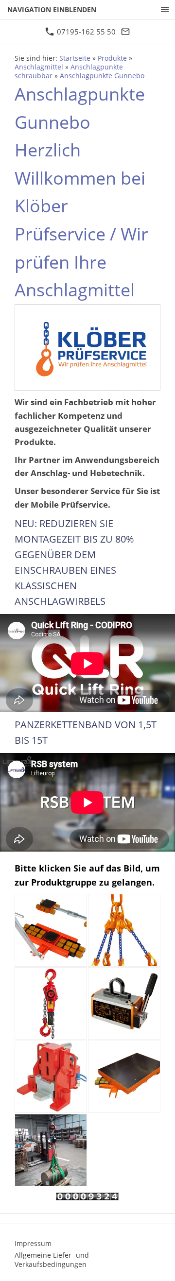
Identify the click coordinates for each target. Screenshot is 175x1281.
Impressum (33, 1243)
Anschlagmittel (39, 67)
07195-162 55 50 (85, 31)
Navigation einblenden (51, 9)
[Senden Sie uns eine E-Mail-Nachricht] (126, 31)
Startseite (74, 58)
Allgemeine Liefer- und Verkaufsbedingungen (52, 1259)
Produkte (112, 58)
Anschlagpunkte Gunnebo (102, 75)
